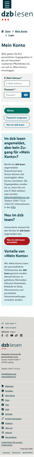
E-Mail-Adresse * (13, 78)
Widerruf (9, 423)
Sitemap (8, 432)
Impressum (6, 453)
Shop (7, 400)
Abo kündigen (11, 437)
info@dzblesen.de (8, 374)
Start (7, 31)
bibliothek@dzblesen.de (16, 197)
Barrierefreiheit (28, 453)
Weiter (10, 110)
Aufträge (8, 414)
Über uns (9, 428)
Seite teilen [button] (9, 323)
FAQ (13, 207)
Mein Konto (21, 31)
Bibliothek (9, 386)
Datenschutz (16, 453)
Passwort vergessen (16, 117)
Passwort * (9, 89)
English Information (13, 418)
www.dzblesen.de (8, 376)
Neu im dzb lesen (15, 124)
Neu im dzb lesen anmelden (16, 241)
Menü (7, 7)
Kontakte (9, 391)
